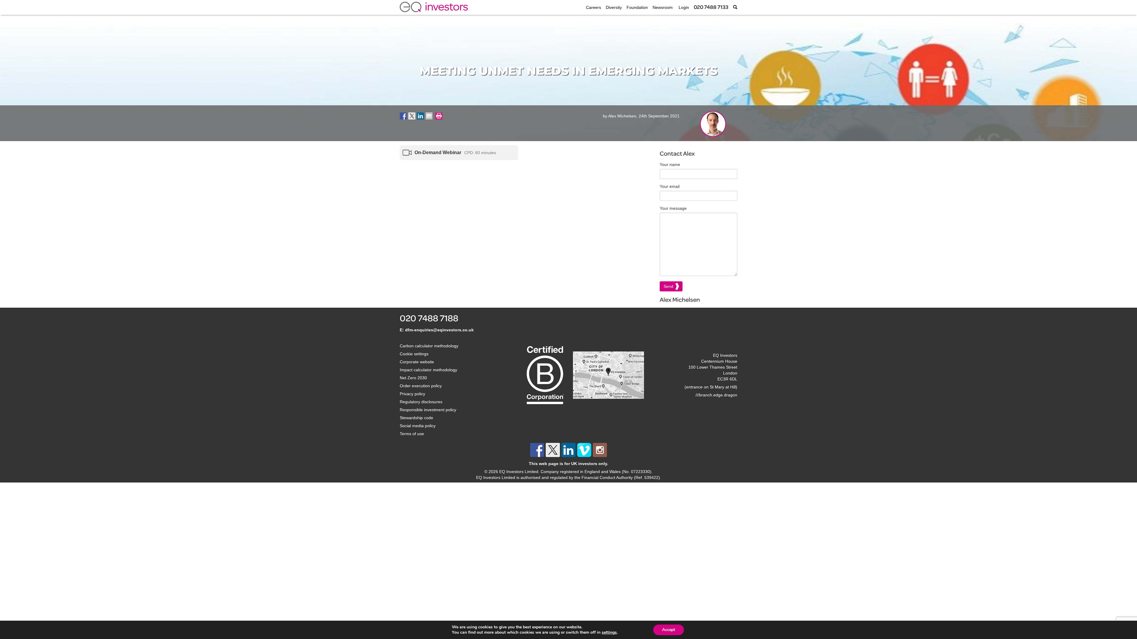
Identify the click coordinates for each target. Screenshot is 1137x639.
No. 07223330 (636, 471)
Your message (673, 208)
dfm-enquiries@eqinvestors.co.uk (439, 329)
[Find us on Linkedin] (568, 450)
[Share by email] (429, 116)
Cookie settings (414, 353)
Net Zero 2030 (413, 377)
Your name (670, 164)
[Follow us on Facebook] (537, 450)
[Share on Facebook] (403, 116)
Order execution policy (421, 385)
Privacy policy (412, 393)
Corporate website (417, 361)
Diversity (614, 7)
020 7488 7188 (429, 318)
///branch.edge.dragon (716, 395)
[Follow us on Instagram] (600, 450)
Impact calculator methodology (428, 369)
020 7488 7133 (711, 7)
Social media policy (418, 425)
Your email (670, 186)
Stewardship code (416, 417)
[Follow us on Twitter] (553, 450)
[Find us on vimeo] (584, 450)
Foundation (637, 7)
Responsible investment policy (428, 409)
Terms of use (412, 433)
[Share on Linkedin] (420, 116)
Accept (668, 629)
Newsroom (663, 7)
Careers (593, 7)
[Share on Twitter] (411, 116)
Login (683, 7)
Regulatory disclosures (421, 401)
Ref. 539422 (647, 477)
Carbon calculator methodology (429, 345)
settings (609, 632)
